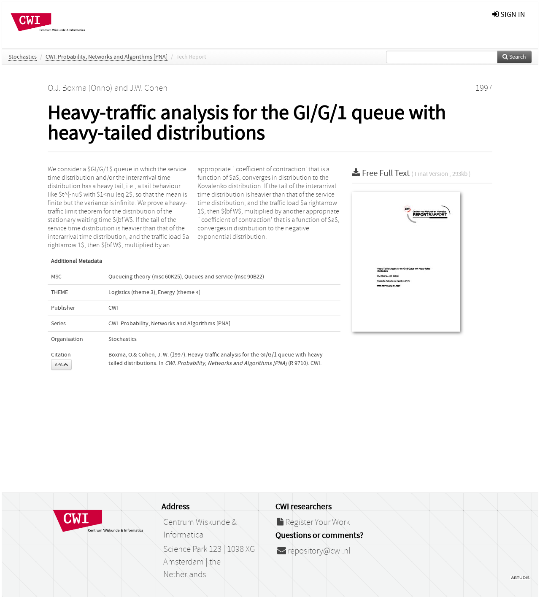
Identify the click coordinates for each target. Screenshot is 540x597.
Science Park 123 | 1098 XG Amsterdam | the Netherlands (209, 562)
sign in (512, 14)
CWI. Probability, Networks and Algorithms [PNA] (106, 57)
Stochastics (22, 57)
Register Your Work (317, 522)
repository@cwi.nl (318, 551)
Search (517, 57)
